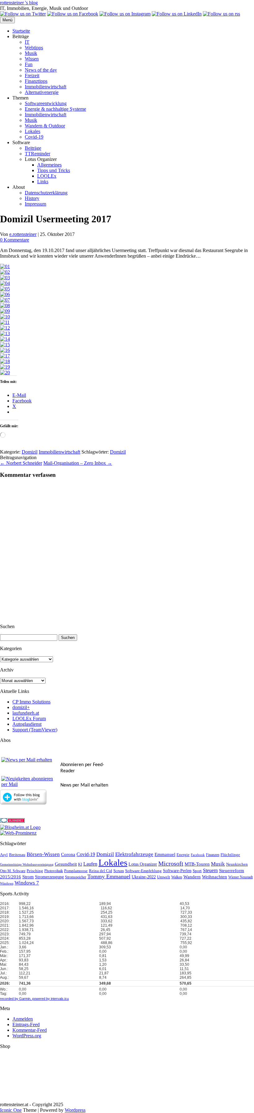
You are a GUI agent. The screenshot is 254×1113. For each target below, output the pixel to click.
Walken (176, 877)
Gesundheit (66, 864)
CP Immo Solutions (31, 701)
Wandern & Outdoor (45, 125)
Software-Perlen (177, 870)
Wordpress (75, 1110)
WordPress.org (26, 1035)
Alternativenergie (42, 92)
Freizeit (32, 75)
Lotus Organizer (143, 864)
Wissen (32, 58)
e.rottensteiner (23, 234)
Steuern (210, 870)
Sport (197, 871)
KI (80, 864)
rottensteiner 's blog (19, 2)
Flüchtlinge (230, 855)
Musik (31, 53)
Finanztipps (36, 81)
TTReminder (37, 153)
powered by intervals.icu (50, 998)
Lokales (32, 131)
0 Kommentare (14, 239)
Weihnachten (214, 876)
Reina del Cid (100, 870)
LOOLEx (46, 176)
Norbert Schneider (21, 463)
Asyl (4, 855)
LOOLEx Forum (29, 718)
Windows (6, 883)
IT (27, 42)
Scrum (118, 870)
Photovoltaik (53, 871)
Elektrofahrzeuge (134, 854)
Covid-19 (34, 137)
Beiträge (33, 148)
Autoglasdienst (27, 724)
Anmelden (22, 1019)
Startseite (21, 30)
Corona (68, 854)
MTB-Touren (197, 864)
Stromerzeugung (49, 877)
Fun (29, 64)
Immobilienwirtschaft (45, 86)
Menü (7, 20)
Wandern (192, 876)
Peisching (35, 871)
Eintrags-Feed (26, 1024)
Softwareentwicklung (46, 103)
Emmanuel (165, 854)
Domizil (29, 452)
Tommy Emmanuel (108, 876)
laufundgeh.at (25, 713)
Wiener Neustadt (240, 877)
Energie (183, 855)
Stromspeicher (75, 877)
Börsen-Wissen (43, 854)
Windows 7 (27, 883)
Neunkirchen (237, 864)
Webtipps (34, 47)
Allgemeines (49, 164)
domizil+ (21, 707)
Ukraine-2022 (144, 877)
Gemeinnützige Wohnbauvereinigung (27, 864)
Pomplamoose (76, 871)
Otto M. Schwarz (12, 871)
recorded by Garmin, (15, 998)
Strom (28, 876)
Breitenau (17, 855)
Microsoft (170, 863)
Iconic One (11, 1110)
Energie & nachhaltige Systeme (55, 109)
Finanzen (212, 855)
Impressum (35, 203)
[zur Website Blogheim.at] (20, 827)
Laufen (90, 864)
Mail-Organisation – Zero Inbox (77, 463)
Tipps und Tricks (53, 170)
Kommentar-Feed (29, 1030)
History (32, 198)
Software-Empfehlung (143, 871)
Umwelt (163, 877)
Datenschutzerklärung (46, 192)
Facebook (198, 855)
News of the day (41, 70)
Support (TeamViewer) (34, 729)
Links (42, 181)
